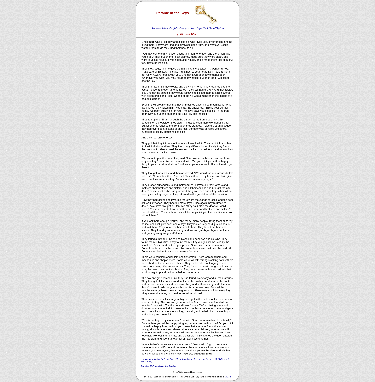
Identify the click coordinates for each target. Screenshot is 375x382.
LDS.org (228, 377)
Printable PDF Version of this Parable (158, 366)
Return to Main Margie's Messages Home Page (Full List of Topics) (187, 28)
